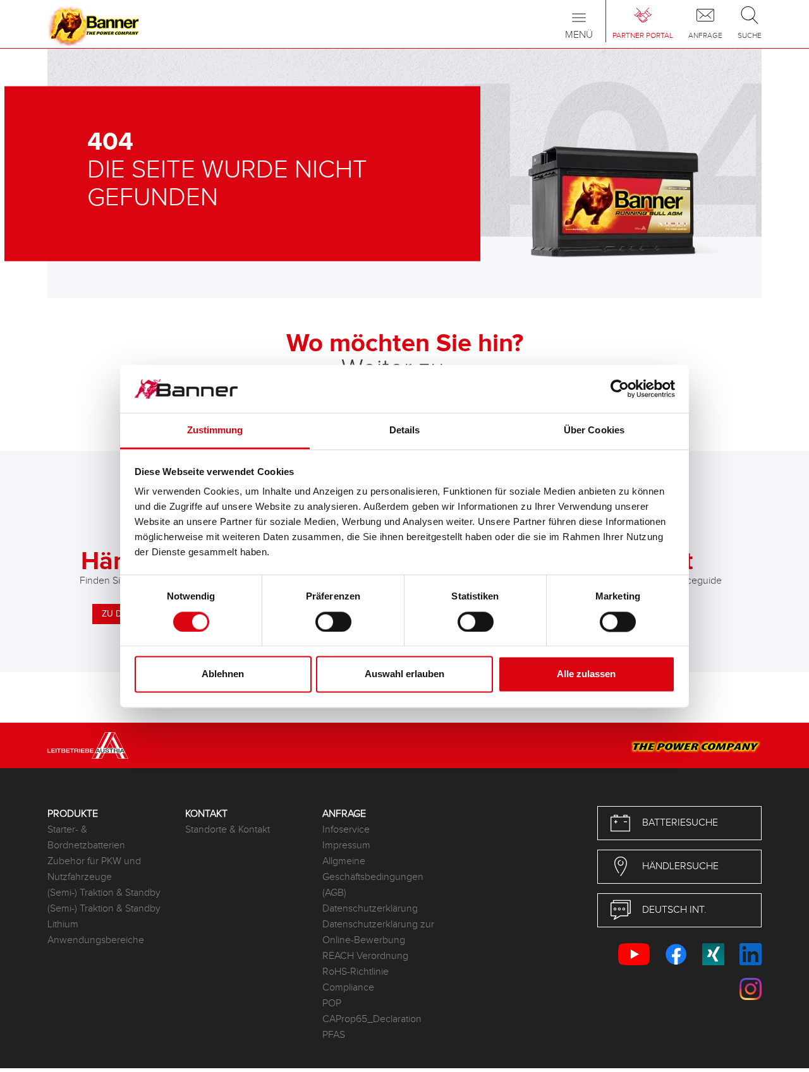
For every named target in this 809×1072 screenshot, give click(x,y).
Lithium (62, 924)
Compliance (348, 988)
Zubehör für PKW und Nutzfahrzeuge (94, 869)
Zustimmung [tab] (215, 430)
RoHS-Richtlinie (355, 972)
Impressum (346, 846)
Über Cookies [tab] (594, 430)
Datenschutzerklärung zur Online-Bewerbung (378, 932)
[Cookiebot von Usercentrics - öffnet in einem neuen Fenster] (619, 388)
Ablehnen (223, 674)
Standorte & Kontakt (227, 830)
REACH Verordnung (365, 956)
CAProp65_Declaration (372, 1019)
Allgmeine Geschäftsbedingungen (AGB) (372, 877)
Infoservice (346, 830)
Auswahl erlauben (404, 674)
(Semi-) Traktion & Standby (104, 893)
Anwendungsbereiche (95, 940)
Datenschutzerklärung (370, 909)
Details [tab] (404, 430)
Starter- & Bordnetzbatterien (86, 838)
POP (331, 1003)
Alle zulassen (586, 674)
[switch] (333, 621)
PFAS (333, 1035)
